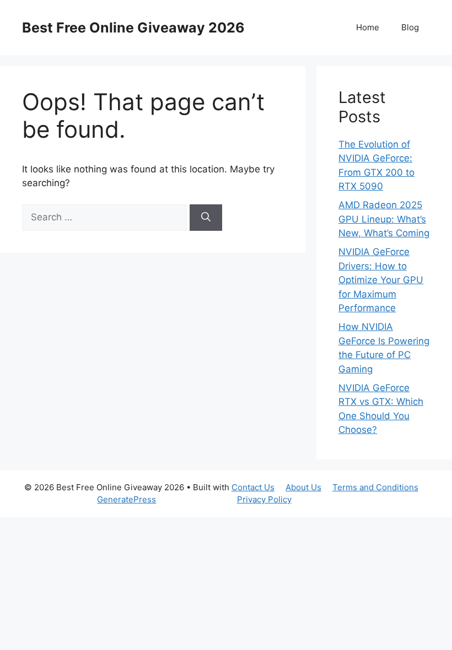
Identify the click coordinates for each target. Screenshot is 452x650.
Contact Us (253, 487)
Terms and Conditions (375, 487)
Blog (410, 27)
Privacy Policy (264, 499)
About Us (303, 487)
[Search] (206, 217)
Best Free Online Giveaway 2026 (133, 27)
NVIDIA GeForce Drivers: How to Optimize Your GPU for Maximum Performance (380, 279)
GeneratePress (126, 499)
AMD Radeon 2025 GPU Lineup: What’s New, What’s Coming (383, 219)
